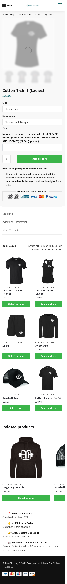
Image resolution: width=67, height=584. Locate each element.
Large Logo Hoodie (13, 487)
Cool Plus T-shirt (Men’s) (12, 292)
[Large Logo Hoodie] (26, 457)
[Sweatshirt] (48, 326)
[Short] (16, 326)
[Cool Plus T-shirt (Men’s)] (16, 271)
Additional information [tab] (15, 222)
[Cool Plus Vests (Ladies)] (48, 271)
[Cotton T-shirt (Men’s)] (48, 378)
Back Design (9, 116)
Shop (12, 15)
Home (5, 15)
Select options (16, 304)
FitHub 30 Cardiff (24, 15)
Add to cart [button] (16, 408)
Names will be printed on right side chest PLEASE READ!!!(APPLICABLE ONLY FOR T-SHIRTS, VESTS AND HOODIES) (30, 137)
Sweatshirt (41, 345)
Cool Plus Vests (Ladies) (44, 292)
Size (4, 102)
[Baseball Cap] (16, 378)
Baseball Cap (10, 397)
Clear (4, 128)
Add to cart (39, 158)
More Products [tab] (10, 230)
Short (5, 345)
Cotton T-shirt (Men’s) (48, 397)
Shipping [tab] (7, 213)
